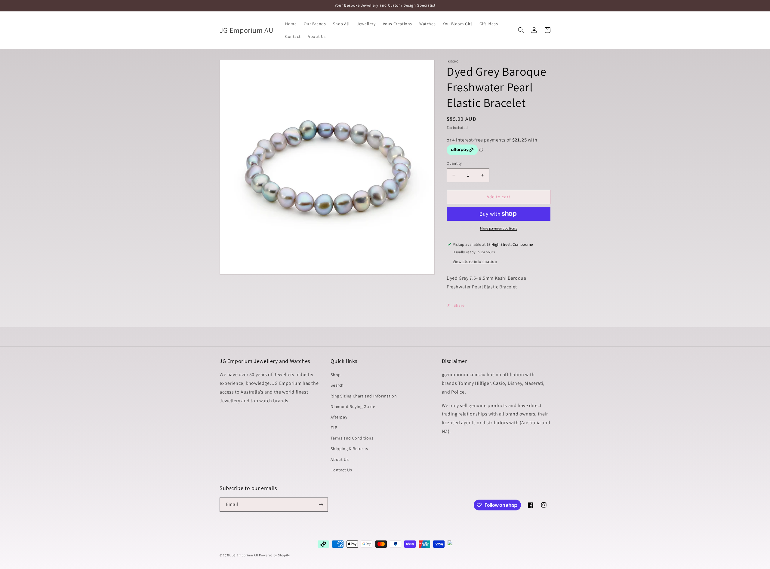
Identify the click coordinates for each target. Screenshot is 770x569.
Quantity (454, 163)
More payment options (498, 228)
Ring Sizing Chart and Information (364, 396)
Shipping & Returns (349, 449)
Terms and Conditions (352, 438)
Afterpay (339, 417)
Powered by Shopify (274, 555)
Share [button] (459, 305)
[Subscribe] (321, 504)
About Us (340, 459)
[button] (521, 30)
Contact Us (341, 470)
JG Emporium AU (245, 555)
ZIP (334, 428)
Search (337, 385)
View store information (475, 261)
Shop (335, 375)
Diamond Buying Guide (353, 406)
